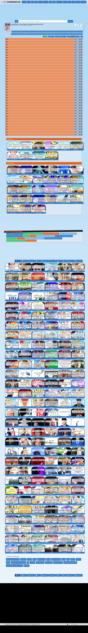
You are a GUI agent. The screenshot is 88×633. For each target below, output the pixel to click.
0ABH (7, 68)
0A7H (7, 57)
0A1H (7, 42)
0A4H (7, 50)
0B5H (7, 95)
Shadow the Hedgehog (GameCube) (18, 31)
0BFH (7, 121)
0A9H (7, 63)
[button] (75, 25)
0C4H (7, 134)
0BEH (7, 118)
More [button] (73, 1)
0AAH (7, 65)
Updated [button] (45, 261)
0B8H (7, 103)
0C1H (7, 126)
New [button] (38, 261)
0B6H (7, 97)
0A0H (7, 39)
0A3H (7, 47)
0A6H (7, 55)
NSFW (70, 261)
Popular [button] (31, 261)
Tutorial (45, 36)
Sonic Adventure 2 (29, 31)
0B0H (7, 81)
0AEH (7, 76)
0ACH (7, 71)
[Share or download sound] (76, 39)
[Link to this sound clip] (80, 39)
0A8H (7, 60)
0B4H (7, 92)
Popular (40, 1)
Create (59, 1)
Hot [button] (59, 261)
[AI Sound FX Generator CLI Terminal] (16, 624)
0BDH (7, 116)
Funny (29, 1)
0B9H (7, 105)
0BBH (7, 110)
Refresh (52, 36)
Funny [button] (24, 261)
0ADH (7, 73)
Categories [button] (79, 261)
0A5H (7, 52)
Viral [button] (18, 261)
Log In (83, 1)
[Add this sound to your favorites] (82, 39)
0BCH (7, 113)
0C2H (7, 129)
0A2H (7, 44)
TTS (50, 1)
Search (24, 1)
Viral (36, 1)
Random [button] (53, 261)
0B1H (7, 84)
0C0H (7, 124)
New (54, 1)
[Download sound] (78, 39)
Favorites (65, 1)
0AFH (7, 79)
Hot (32, 1)
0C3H (7, 132)
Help (70, 1)
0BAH (7, 108)
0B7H (7, 100)
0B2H (7, 87)
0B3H (7, 89)
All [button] (64, 261)
